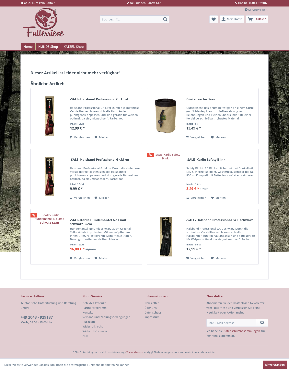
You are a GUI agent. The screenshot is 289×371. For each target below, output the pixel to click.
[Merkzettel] (213, 19)
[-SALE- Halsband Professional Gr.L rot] (49, 116)
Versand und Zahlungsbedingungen (106, 317)
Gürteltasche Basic (201, 99)
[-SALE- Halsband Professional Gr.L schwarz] (165, 237)
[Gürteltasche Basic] (165, 116)
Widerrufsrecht (93, 326)
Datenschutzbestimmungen (242, 331)
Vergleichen (81, 137)
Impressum (151, 317)
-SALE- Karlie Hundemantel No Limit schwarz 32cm (98, 222)
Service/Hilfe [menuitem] (257, 10)
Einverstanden (275, 364)
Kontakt (88, 312)
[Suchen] (165, 19)
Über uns (150, 308)
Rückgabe (89, 322)
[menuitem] (134, 19)
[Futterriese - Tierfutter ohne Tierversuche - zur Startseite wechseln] (43, 22)
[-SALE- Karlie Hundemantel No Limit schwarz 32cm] (49, 237)
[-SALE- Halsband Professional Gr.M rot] (49, 176)
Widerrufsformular (95, 331)
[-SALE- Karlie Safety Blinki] (165, 176)
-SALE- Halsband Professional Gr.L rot (99, 99)
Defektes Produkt (94, 303)
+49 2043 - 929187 (37, 317)
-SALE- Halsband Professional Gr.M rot (99, 160)
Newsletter (151, 303)
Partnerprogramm (95, 308)
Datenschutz (152, 312)
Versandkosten (135, 352)
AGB (85, 336)
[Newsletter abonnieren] (262, 323)
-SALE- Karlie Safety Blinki (206, 160)
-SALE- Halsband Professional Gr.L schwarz (219, 220)
